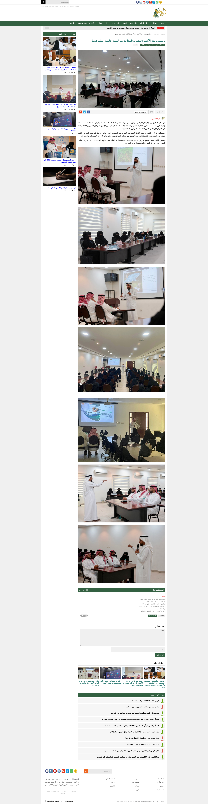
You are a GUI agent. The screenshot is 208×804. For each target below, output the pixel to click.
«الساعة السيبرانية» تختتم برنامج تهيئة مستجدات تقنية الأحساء (131, 28)
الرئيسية (163, 23)
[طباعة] (151, 112)
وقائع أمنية (133, 23)
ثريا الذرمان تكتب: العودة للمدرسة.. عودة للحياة (61, 188)
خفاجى (67, 801)
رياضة (112, 23)
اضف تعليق (82, 590)
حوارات (73, 23)
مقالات (99, 23)
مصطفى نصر (51, 801)
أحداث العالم (144, 23)
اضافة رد (161, 615)
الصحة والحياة (122, 23)
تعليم (106, 23)
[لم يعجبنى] (82, 616)
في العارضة (82, 23)
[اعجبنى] (86, 616)
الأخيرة (91, 23)
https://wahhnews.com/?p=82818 (140, 112)
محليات (154, 23)
